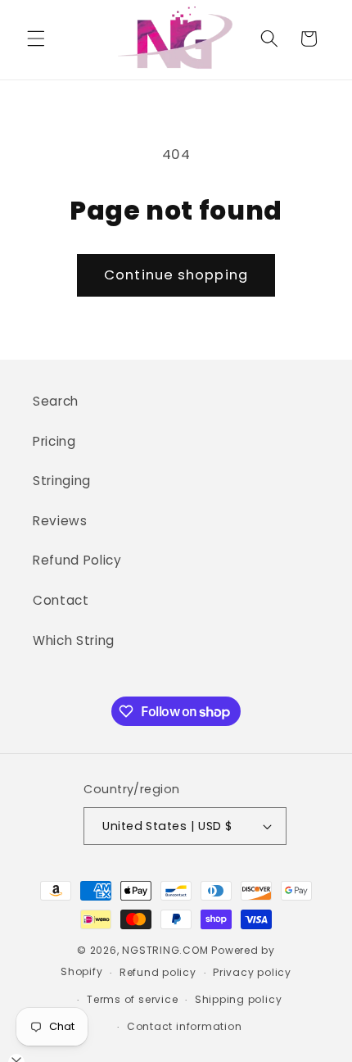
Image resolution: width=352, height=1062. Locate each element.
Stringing (62, 480)
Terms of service (132, 999)
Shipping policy (238, 999)
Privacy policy (252, 972)
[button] (36, 38)
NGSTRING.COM (165, 950)
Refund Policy (77, 560)
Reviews (60, 520)
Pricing (54, 441)
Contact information (184, 1026)
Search (56, 401)
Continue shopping (176, 275)
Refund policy (158, 972)
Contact (61, 600)
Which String (74, 640)
